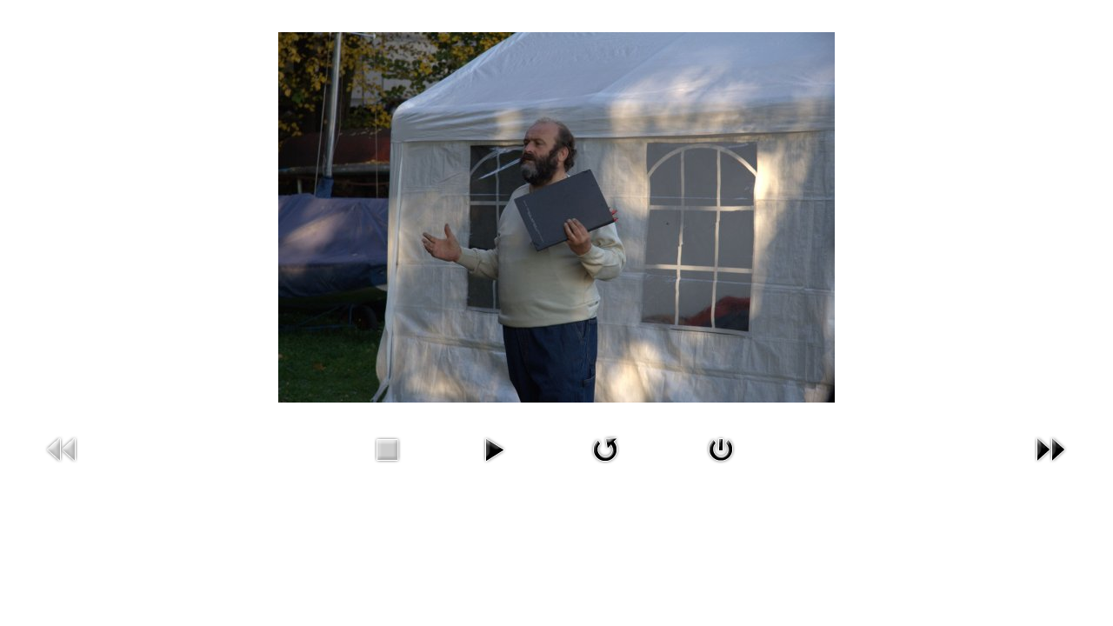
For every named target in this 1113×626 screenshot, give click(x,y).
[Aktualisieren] (605, 448)
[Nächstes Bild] (1050, 448)
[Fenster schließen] (720, 448)
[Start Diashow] (494, 448)
